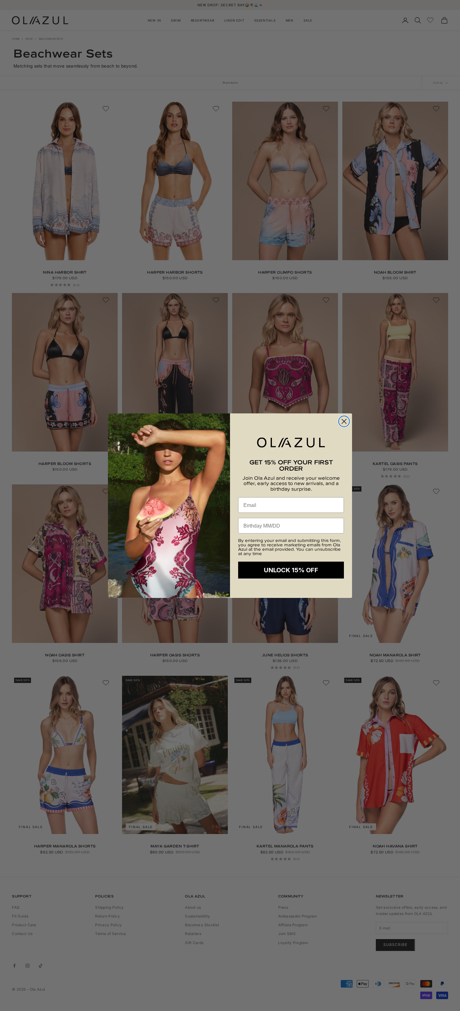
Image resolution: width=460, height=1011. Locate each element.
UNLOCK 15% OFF (291, 570)
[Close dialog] (344, 421)
